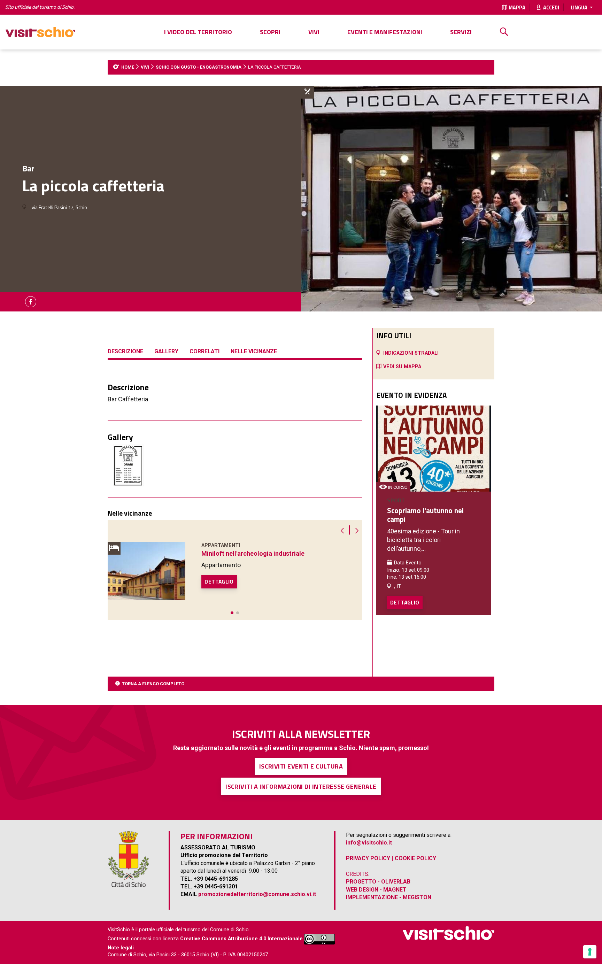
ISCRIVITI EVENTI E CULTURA (301, 766)
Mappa (517, 7)
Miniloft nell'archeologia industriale (252, 553)
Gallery (166, 351)
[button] (232, 612)
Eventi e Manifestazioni (384, 32)
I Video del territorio (198, 32)
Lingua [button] (579, 7)
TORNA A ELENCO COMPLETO (153, 683)
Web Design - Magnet (376, 889)
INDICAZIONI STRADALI (411, 353)
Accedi (550, 7)
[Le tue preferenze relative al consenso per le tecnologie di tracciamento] (589, 951)
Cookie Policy (415, 858)
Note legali (121, 948)
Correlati (204, 351)
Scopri (270, 32)
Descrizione (125, 351)
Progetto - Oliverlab (378, 881)
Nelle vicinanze (254, 351)
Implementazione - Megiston (388, 897)
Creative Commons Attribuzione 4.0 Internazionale (241, 939)
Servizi (461, 32)
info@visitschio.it (369, 842)
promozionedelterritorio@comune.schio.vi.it (257, 894)
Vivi (313, 32)
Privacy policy (368, 858)
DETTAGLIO (219, 581)
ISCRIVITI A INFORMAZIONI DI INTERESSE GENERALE (301, 786)
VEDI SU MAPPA (402, 367)
